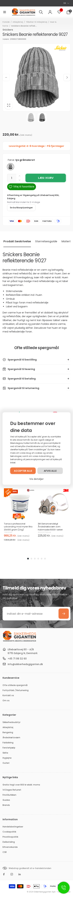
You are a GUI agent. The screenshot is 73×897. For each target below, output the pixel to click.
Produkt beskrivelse (17, 241)
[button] (4, 12)
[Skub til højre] (66, 77)
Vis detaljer (36, 479)
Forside (6, 22)
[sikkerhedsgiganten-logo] (19, 641)
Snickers (8, 29)
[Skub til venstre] (6, 77)
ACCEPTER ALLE (23, 471)
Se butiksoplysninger (21, 207)
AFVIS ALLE (50, 471)
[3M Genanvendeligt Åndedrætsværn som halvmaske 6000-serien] (53, 504)
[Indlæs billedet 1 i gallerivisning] (30, 117)
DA (64, 3)
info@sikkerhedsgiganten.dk (25, 664)
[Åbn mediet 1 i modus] (36, 77)
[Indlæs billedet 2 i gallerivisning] (42, 117)
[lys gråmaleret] (10, 167)
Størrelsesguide (46, 241)
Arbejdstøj (18, 22)
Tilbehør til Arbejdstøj (36, 22)
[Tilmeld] (64, 614)
